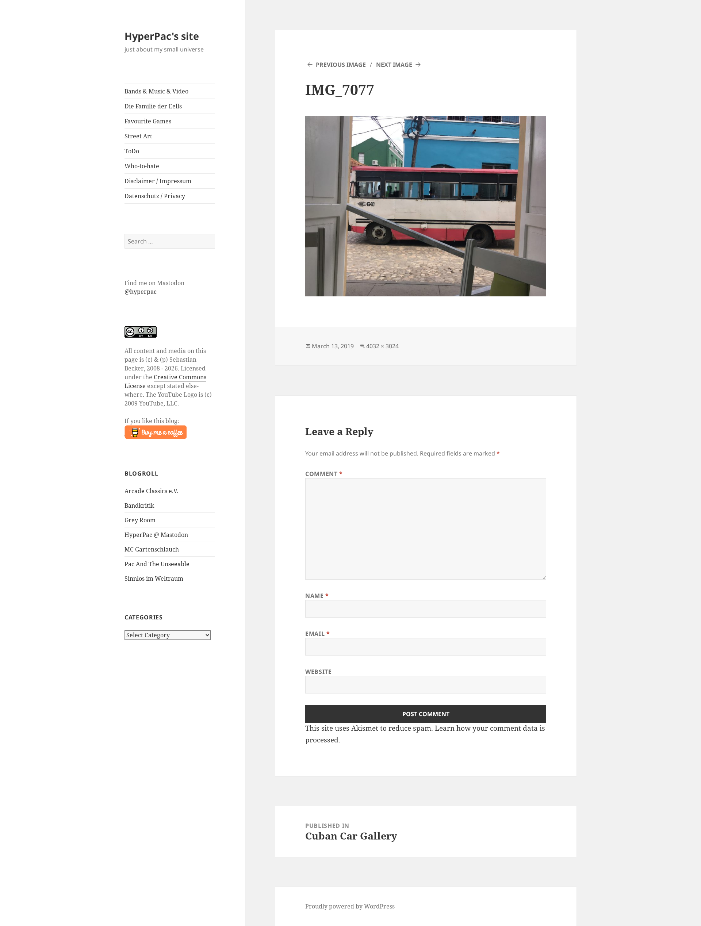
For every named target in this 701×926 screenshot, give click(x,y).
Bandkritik (139, 506)
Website (318, 672)
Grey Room (140, 520)
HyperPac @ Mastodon (156, 535)
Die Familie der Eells (153, 106)
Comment (324, 474)
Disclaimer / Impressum (158, 181)
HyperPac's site (162, 36)
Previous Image (341, 65)
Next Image (394, 65)
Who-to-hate (142, 166)
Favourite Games (148, 121)
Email (317, 634)
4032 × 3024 (382, 346)
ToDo (132, 151)
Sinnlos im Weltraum (154, 579)
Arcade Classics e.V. (151, 491)
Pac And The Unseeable (157, 564)
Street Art (138, 136)
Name (317, 596)
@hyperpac (141, 292)
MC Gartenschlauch (152, 549)
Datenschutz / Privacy (155, 196)
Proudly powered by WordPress (350, 906)
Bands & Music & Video (156, 91)
